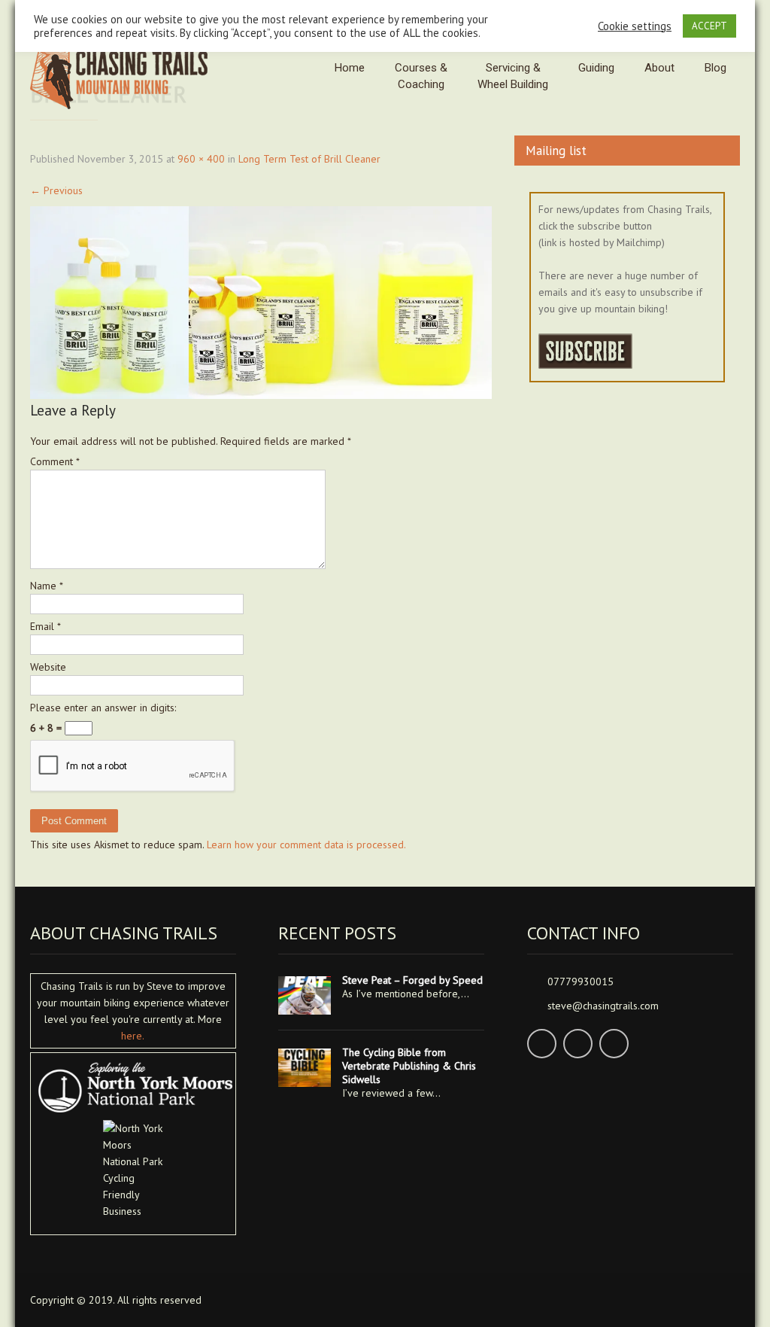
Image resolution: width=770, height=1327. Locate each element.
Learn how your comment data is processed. (306, 844)
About (659, 68)
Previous (56, 190)
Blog (715, 68)
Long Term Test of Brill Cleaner (309, 159)
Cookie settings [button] (634, 26)
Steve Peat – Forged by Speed (412, 980)
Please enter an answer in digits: (103, 707)
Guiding (596, 68)
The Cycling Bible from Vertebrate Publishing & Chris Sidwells (409, 1065)
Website (48, 667)
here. (132, 1035)
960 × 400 (201, 159)
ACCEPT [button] (709, 26)
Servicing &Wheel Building (512, 76)
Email (45, 626)
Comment (55, 461)
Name (46, 585)
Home (350, 68)
